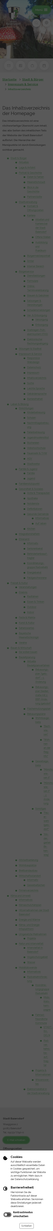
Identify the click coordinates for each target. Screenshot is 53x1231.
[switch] (7, 1214)
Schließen (26, 1225)
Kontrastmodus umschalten (23, 1214)
